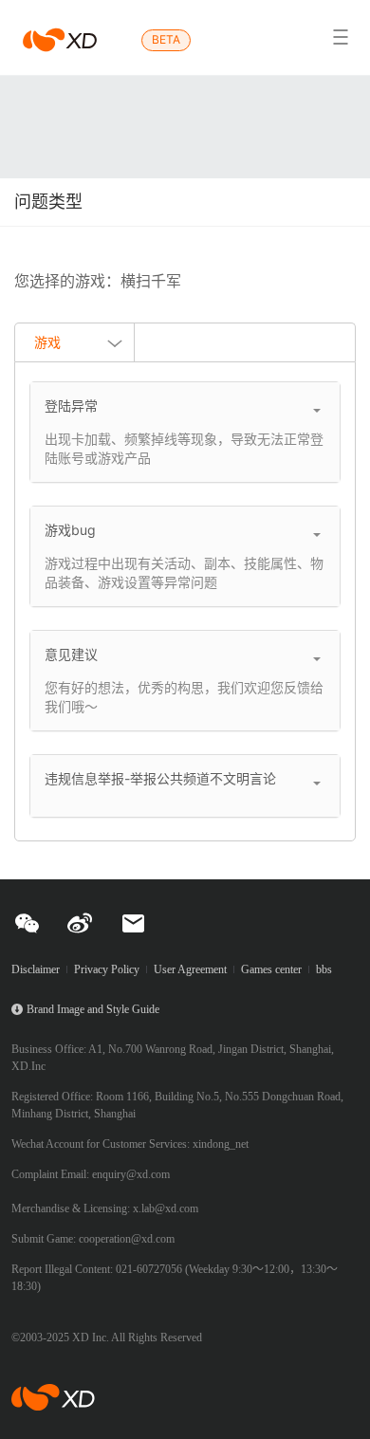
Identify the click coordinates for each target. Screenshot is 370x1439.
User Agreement (190, 969)
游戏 (47, 342)
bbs (324, 969)
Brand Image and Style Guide (93, 1009)
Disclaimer (35, 969)
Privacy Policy (106, 969)
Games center (271, 969)
